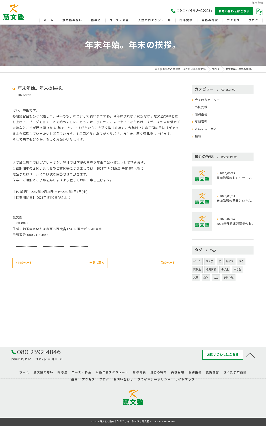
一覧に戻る (96, 262)
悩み (241, 261)
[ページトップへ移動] (250, 355)
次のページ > (169, 262)
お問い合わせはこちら (234, 11)
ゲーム (197, 261)
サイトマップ (185, 379)
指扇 (198, 136)
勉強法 (230, 261)
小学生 (225, 269)
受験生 (197, 269)
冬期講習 (211, 269)
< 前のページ (24, 262)
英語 (195, 278)
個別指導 (201, 114)
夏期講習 (201, 121)
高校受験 (201, 107)
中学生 (237, 269)
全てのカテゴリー (207, 100)
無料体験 (229, 278)
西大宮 (210, 261)
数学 (205, 278)
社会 (215, 278)
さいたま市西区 (206, 129)
